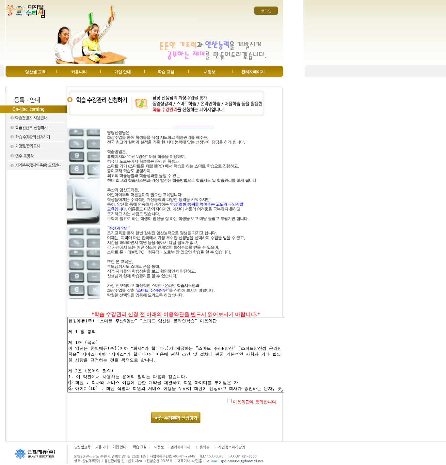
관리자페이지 (253, 72)
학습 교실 (166, 72)
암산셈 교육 (35, 72)
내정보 (209, 72)
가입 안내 (122, 72)
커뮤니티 (79, 72)
